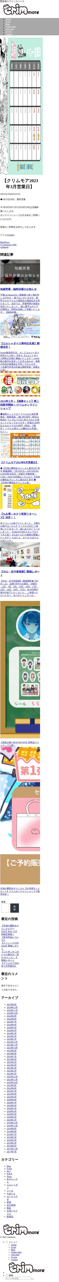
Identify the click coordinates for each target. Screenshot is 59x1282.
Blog (2, 242)
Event (13, 1247)
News (7, 242)
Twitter (11, 235)
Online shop (16, 1252)
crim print (15, 1255)
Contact (14, 1259)
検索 (3, 902)
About (13, 1245)
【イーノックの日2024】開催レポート (10, 946)
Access (14, 1257)
